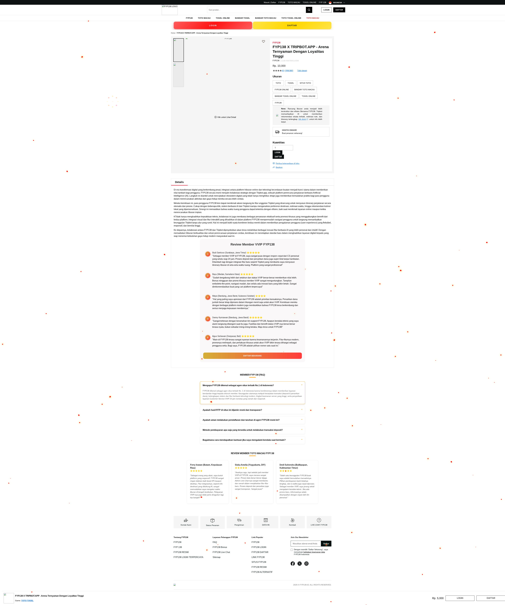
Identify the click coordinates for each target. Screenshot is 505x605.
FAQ (215, 542)
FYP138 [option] (278, 103)
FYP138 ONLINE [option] (282, 90)
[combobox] (259, 10)
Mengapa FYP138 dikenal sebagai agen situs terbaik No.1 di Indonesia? (238, 385)
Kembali (292, 525)
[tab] (179, 182)
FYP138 (281, 2)
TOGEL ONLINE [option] (308, 96)
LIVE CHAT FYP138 (319, 525)
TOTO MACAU (294, 2)
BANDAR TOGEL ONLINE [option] (285, 96)
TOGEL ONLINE (309, 2)
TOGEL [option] (291, 83)
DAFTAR (292, 25)
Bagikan (279, 167)
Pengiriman (239, 525)
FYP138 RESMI (181, 552)
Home (173, 33)
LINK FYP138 (258, 557)
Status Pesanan (212, 525)
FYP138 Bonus (220, 547)
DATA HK (266, 525)
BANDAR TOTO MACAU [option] (304, 90)
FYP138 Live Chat (221, 552)
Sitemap (216, 557)
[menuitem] (189, 18)
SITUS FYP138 (259, 562)
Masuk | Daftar (270, 2)
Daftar (339, 10)
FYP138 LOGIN (259, 547)
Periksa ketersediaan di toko (287, 163)
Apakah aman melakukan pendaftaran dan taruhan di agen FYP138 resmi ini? (241, 420)
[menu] (252, 18)
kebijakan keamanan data (314, 552)
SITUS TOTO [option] (305, 83)
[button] (178, 50)
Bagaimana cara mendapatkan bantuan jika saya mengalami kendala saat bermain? (244, 440)
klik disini (302, 119)
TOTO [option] (278, 83)
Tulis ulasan (302, 71)
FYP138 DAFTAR (260, 552)
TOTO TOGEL (27, 600)
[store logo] (170, 10)
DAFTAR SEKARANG (252, 356)
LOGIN (213, 25)
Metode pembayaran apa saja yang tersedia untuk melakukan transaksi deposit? (243, 430)
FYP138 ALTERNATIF (262, 572)
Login (326, 10)
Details (179, 182)
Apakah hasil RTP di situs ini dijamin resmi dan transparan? (232, 410)
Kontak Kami (186, 525)
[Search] (309, 10)
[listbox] (301, 92)
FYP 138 (322, 2)
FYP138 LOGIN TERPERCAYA (188, 557)
